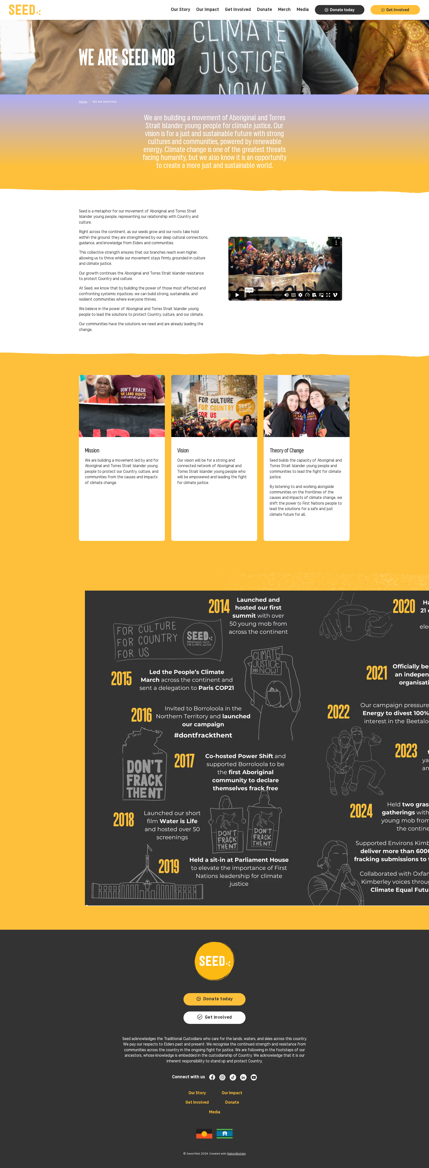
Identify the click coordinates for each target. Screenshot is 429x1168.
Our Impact (232, 1093)
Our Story (197, 1093)
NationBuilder (236, 1153)
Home (83, 101)
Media (214, 1112)
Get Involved (197, 1103)
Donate (232, 1103)
